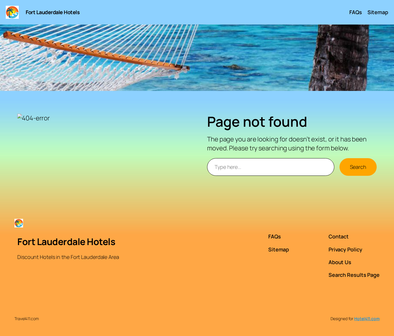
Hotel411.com (367, 318)
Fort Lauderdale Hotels (53, 12)
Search (358, 166)
